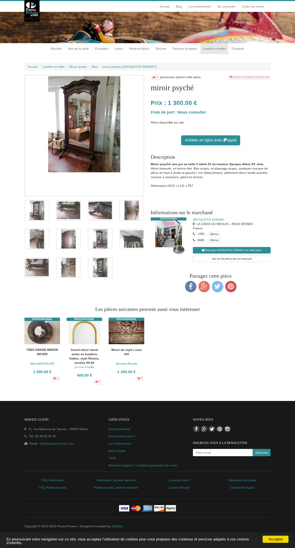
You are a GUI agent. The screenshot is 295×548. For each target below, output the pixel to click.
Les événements (199, 6)
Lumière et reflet (214, 48)
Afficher (214, 234)
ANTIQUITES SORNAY (208, 219)
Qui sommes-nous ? (122, 436)
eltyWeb (117, 526)
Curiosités (101, 48)
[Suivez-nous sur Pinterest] (219, 429)
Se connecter (226, 6)
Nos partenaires (119, 429)
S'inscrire (261, 452)
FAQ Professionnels (52, 487)
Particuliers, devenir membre (116, 480)
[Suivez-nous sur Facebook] (196, 429)
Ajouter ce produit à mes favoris (251, 77)
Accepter (275, 539)
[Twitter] (217, 286)
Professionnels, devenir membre (116, 487)
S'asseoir (238, 48)
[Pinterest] (230, 286)
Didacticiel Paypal (242, 487)
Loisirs (118, 48)
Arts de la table (78, 48)
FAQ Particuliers (53, 480)
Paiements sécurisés (242, 480)
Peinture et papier (185, 48)
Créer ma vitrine (253, 6)
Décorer (161, 48)
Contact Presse (179, 487)
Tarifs (112, 458)
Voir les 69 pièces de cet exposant (232, 258)
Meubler (56, 48)
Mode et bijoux (139, 48)
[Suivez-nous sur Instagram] (227, 429)
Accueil (164, 6)
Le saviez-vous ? (179, 480)
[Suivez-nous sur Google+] (204, 429)
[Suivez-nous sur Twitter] (211, 429)
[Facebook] (190, 286)
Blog (179, 6)
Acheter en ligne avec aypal (210, 140)
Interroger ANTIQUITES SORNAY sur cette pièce (233, 250)
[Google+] (204, 286)
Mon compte (117, 451)
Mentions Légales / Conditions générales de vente (143, 465)
